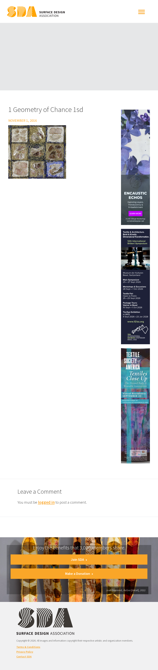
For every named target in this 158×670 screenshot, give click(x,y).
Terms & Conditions (28, 647)
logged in (46, 502)
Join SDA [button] (77, 559)
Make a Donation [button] (77, 573)
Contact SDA (24, 656)
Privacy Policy (24, 651)
